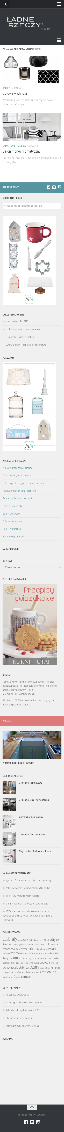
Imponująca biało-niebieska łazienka (24, 1002)
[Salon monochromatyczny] (32, 127)
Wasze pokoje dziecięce (28, 972)
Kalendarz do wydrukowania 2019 (31, 903)
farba (30, 949)
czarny (32, 939)
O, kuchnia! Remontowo (30, 782)
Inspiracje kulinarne (15, 461)
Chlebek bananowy (12, 521)
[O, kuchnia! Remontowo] (9, 787)
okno (13, 963)
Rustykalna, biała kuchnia (31, 817)
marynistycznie (29, 958)
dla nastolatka (30, 944)
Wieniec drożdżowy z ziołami (17, 467)
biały (12, 939)
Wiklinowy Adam (14, 888)
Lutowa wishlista (15, 93)
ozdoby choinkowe (24, 963)
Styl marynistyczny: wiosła (26, 895)
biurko (20, 940)
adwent (5, 940)
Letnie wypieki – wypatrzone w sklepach (23, 483)
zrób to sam (19, 977)
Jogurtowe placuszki (13, 536)
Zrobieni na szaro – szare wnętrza (23, 329)
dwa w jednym (19, 949)
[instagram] (59, 187)
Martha (9, 903)
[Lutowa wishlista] (32, 69)
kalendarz (6, 954)
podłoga (44, 962)
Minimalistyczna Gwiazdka (37, 888)
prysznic (54, 963)
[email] (54, 187)
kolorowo (16, 953)
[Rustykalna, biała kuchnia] (9, 822)
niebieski (6, 963)
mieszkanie (55, 958)
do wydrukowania (47, 944)
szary (34, 967)
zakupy (6, 87)
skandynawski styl (13, 967)
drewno (6, 949)
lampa (16, 958)
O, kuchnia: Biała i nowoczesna (34, 799)
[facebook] (48, 187)
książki (53, 953)
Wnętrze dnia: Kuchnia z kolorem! (35, 851)
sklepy (26, 967)
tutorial (47, 968)
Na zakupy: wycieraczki (17, 994)
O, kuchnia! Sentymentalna (32, 834)
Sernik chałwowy (11, 513)
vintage (6, 972)
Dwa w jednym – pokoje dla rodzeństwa (26, 344)
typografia (55, 968)
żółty (29, 977)
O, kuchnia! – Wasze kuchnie (20, 337)
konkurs (26, 953)
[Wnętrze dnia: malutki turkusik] (32, 745)
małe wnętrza (44, 958)
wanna (13, 972)
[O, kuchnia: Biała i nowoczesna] (9, 804)
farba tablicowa (41, 949)
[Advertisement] (32, 1074)
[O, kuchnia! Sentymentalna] (9, 839)
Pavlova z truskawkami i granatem (20, 490)
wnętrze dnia (18, 145)
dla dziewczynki (16, 944)
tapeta (42, 968)
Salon (6, 145)
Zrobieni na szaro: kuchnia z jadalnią (32, 880)
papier (36, 963)
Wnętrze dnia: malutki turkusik (18, 762)
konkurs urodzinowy (40, 953)
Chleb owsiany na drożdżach (17, 475)
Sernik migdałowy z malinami (17, 498)
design (47, 939)
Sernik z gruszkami (12, 528)
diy (53, 939)
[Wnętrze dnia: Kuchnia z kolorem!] (9, 856)
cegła (25, 940)
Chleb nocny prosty (12, 506)
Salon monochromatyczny (21, 151)
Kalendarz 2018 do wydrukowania (22, 1025)
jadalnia (52, 949)
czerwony (40, 940)
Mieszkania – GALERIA (17, 321)
